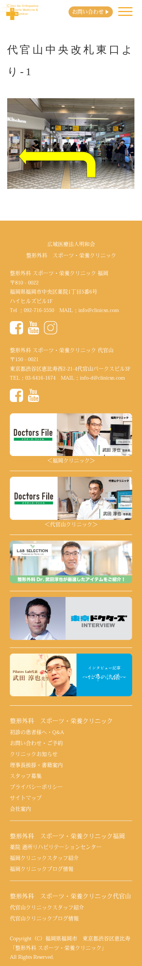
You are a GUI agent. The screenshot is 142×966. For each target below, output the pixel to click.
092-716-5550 (39, 310)
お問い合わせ (88, 11)
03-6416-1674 (40, 377)
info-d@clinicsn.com (102, 377)
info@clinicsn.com (98, 310)
